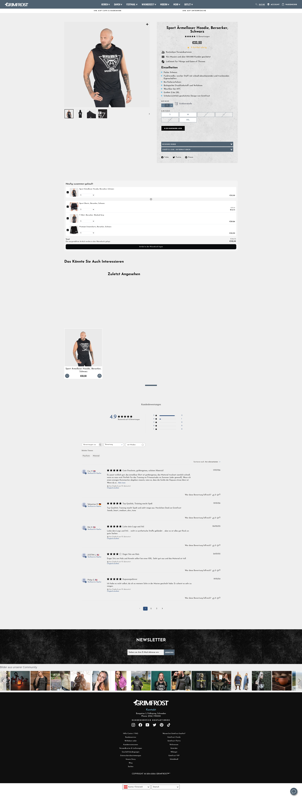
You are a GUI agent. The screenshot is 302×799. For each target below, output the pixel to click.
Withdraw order (131, 741)
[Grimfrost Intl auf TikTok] (168, 725)
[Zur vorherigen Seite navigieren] (139, 609)
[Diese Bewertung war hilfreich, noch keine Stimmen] (213, 495)
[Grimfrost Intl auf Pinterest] (161, 725)
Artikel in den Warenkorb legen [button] (151, 247)
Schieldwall (174, 759)
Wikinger (174, 752)
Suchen (130, 766)
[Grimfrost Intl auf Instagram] (133, 725)
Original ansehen (113, 488)
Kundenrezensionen (130, 745)
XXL (170, 120)
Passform (86, 456)
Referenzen (174, 745)
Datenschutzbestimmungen (130, 756)
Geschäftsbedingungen (130, 752)
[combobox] (114, 445)
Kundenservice (130, 737)
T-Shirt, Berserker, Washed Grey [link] (91, 215)
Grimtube (174, 748)
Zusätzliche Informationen (176, 149)
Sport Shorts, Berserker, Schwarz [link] (92, 203)
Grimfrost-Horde (173, 737)
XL (224, 115)
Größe (165, 111)
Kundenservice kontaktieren (151, 720)
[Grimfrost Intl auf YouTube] (147, 725)
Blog (130, 763)
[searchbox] (90, 444)
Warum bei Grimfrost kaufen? (174, 733)
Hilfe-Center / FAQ (130, 733)
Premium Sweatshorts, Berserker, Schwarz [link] (95, 227)
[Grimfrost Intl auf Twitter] (154, 725)
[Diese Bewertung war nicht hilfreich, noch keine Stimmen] (218, 495)
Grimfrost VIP (173, 756)
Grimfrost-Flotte (174, 741)
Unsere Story (131, 759)
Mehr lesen (121, 483)
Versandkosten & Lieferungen (130, 748)
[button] (3, 681)
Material (96, 456)
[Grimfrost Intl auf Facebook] (140, 725)
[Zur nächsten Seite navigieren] (162, 609)
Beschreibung (169, 144)
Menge (165, 101)
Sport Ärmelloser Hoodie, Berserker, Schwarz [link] (96, 189)
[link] (74, 192)
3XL (188, 120)
